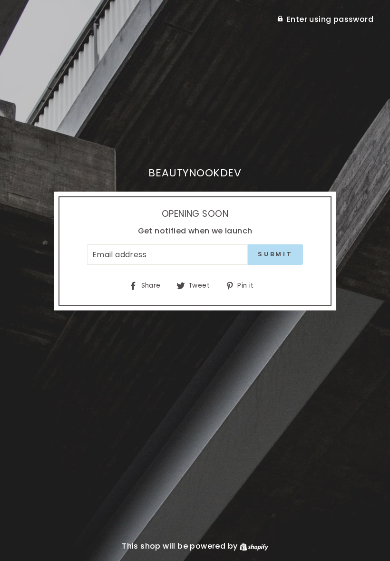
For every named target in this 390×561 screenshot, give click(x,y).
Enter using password (330, 19)
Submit (275, 254)
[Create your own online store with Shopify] (254, 546)
